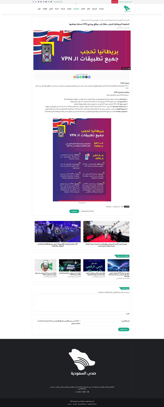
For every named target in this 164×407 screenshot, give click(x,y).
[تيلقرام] (78, 392)
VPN (126, 86)
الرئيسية (101, 9)
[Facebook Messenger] (77, 77)
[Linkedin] (83, 77)
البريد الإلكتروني (125, 321)
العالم (88, 9)
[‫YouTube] (84, 392)
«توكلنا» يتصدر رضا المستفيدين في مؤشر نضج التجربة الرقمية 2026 (45, 273)
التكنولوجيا (76, 9)
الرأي (39, 9)
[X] (86, 77)
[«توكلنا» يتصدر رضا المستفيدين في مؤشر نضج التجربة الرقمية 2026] (45, 265)
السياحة (63, 9)
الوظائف (45, 9)
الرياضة (69, 9)
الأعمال (83, 9)
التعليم (51, 9)
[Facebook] (89, 77)
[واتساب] (76, 392)
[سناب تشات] (80, 392)
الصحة (57, 9)
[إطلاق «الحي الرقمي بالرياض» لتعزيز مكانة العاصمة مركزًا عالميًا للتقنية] (94, 265)
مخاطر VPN (108, 206)
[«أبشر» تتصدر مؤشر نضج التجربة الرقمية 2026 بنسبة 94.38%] (70, 265)
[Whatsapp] (80, 77)
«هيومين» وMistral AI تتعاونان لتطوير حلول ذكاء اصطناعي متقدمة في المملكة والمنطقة (119, 274)
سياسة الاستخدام (82, 404)
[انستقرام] (82, 392)
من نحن (69, 404)
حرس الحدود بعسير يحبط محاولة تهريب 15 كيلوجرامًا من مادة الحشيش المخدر (91, 1)
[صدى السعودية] (127, 9)
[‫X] (86, 392)
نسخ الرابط (74, 211)
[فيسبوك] (88, 392)
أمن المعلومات (116, 206)
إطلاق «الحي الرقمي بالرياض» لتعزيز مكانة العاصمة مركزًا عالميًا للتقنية (95, 273)
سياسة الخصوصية (92, 404)
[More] (74, 77)
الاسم (127, 313)
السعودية (94, 9)
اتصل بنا (75, 404)
